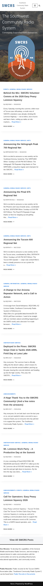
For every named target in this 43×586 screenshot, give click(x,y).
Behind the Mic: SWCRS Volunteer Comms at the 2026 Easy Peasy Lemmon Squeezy (21, 96)
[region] (21, 46)
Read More (8, 126)
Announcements (10, 394)
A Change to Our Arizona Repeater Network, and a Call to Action (20, 293)
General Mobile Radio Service (21, 89)
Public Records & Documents (24, 574)
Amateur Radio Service (12, 342)
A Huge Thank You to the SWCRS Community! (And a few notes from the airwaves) (21, 401)
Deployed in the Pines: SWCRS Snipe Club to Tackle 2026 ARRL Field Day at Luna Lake (20, 350)
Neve (12, 584)
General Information (12, 283)
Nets (29, 140)
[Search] (39, 5)
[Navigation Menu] (34, 5)
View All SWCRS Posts (21, 540)
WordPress (29, 584)
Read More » (16, 122)
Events (6, 89)
